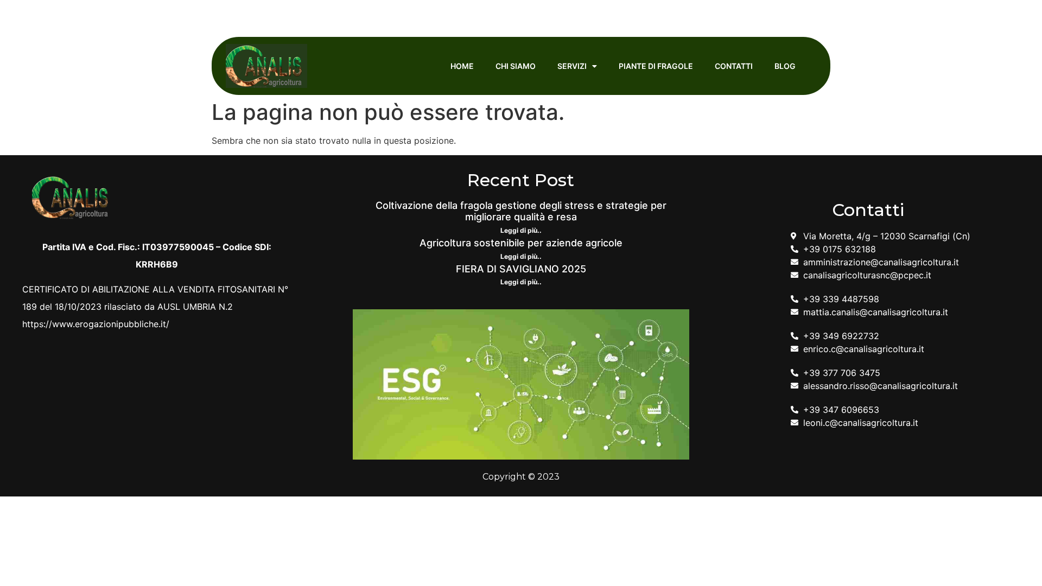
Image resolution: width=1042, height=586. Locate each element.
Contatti (734, 66)
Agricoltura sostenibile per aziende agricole (521, 243)
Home (462, 66)
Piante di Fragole (656, 66)
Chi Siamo (515, 66)
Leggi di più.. (521, 230)
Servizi (572, 66)
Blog (785, 66)
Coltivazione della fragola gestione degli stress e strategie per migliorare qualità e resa (521, 211)
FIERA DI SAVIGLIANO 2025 (521, 269)
